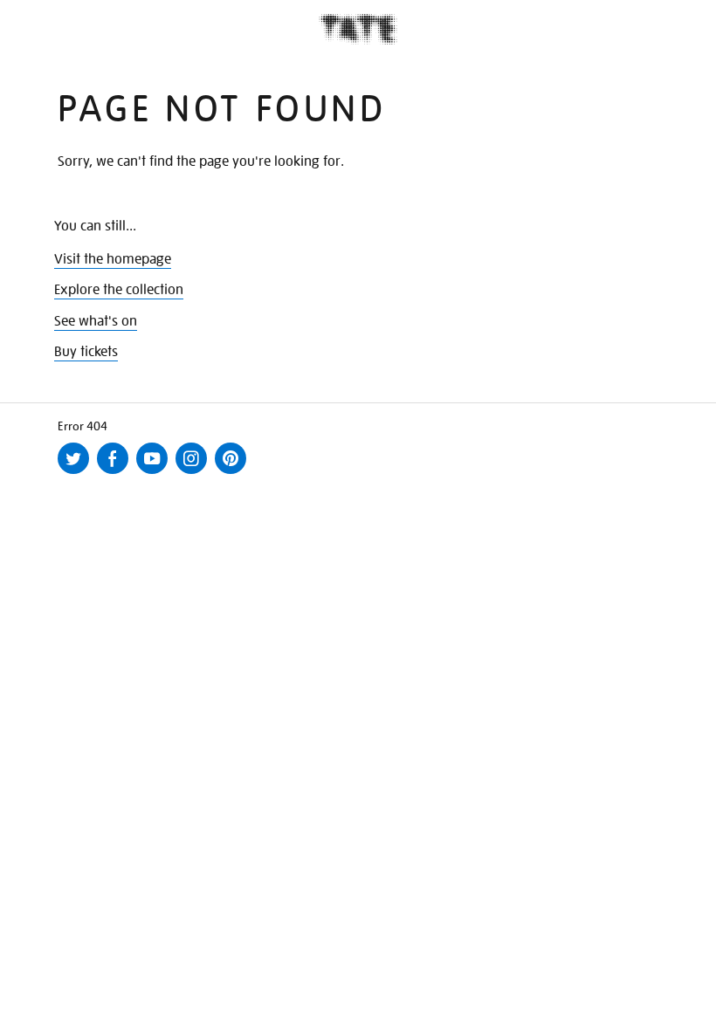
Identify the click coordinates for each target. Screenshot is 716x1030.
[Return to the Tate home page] (358, 29)
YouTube (155, 473)
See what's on (95, 321)
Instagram (194, 473)
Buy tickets (86, 351)
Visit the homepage (112, 259)
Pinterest (234, 473)
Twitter (77, 473)
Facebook (116, 473)
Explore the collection (118, 290)
